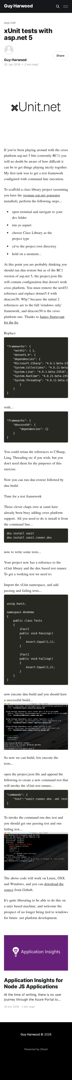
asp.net (9, 23)
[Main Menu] (66, 6)
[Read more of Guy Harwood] (9, 50)
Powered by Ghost (36, 1049)
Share (60, 55)
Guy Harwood (18, 6)
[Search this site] (58, 6)
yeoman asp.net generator (41, 195)
